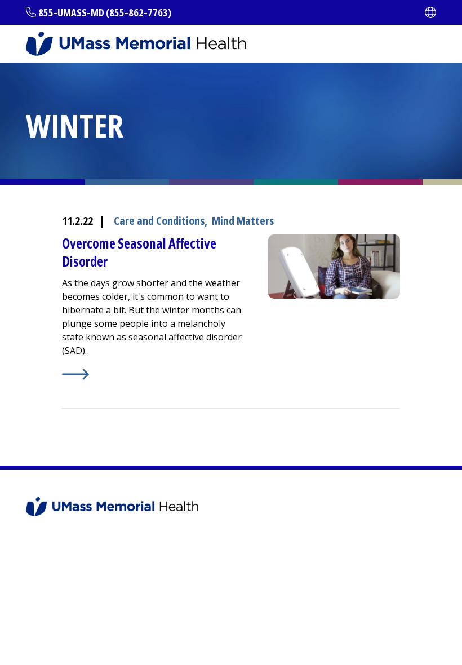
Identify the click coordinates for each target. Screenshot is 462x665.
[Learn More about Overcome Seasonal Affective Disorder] (154, 374)
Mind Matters (243, 220)
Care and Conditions (159, 220)
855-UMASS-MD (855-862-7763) (104, 12)
